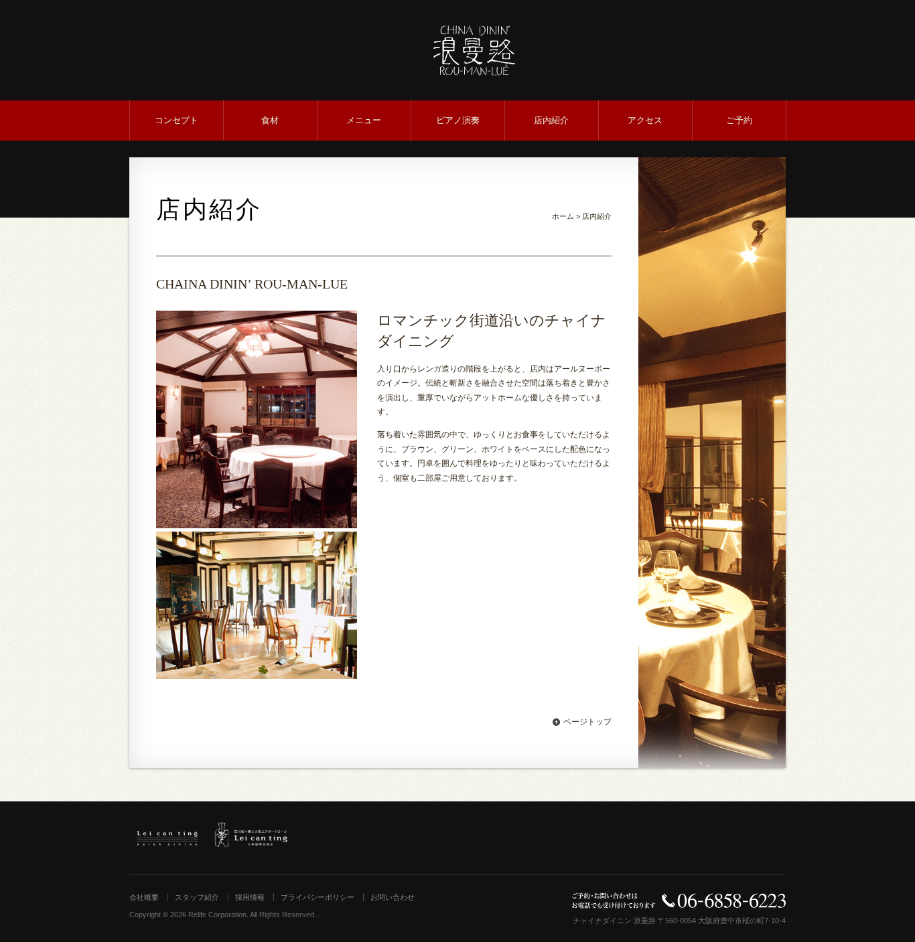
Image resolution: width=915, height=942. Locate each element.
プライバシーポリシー (317, 897)
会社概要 (144, 897)
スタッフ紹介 (197, 897)
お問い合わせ (392, 897)
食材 (270, 120)
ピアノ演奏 (458, 120)
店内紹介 (551, 120)
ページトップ (587, 721)
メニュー (363, 120)
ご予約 (739, 120)
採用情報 (250, 897)
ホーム (563, 216)
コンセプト (176, 120)
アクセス (645, 120)
